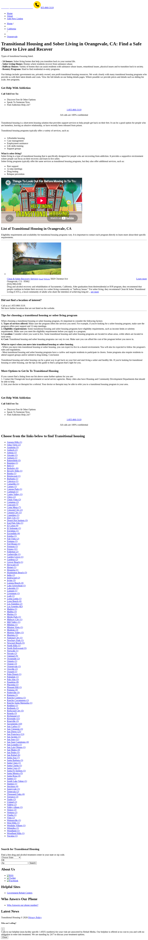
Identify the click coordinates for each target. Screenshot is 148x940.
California (11, 29)
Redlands (13, 708)
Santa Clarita (14, 765)
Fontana (12, 541)
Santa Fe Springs (16, 770)
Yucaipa (12, 836)
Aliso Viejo (14, 445)
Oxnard (12, 671)
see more (95, 292)
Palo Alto (13, 679)
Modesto (12, 630)
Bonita (11, 473)
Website (47, 279)
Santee (11, 778)
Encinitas (12, 531)
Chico (11, 497)
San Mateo (13, 750)
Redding (12, 705)
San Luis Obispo (16, 747)
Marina (12, 614)
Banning (12, 463)
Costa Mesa (14, 507)
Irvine (11, 580)
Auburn (12, 458)
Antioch (12, 450)
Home (10, 23)
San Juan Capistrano (18, 742)
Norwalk (12, 651)
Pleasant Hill (14, 687)
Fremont (12, 546)
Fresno (12, 549)
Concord (12, 505)
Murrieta (12, 635)
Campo (12, 486)
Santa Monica (15, 773)
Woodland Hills (15, 833)
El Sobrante (14, 528)
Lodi (10, 596)
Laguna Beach (15, 583)
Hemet (11, 567)
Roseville (13, 721)
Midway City (14, 619)
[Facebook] (12, 880)
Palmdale (12, 677)
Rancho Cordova (16, 697)
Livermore (13, 593)
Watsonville (14, 820)
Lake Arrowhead (16, 585)
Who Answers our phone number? (22, 905)
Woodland (13, 830)
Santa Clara (14, 763)
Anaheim (12, 447)
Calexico (12, 481)
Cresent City (14, 512)
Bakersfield (14, 460)
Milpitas (12, 624)
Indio (11, 575)
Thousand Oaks (16, 794)
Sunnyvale (13, 789)
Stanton (12, 784)
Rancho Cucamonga (18, 700)
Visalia (11, 815)
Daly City (13, 518)
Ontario (12, 661)
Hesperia (12, 570)
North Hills (13, 645)
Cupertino (13, 515)
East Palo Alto (15, 523)
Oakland (12, 656)
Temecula (13, 791)
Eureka (12, 536)
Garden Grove (15, 557)
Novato (12, 653)
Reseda (12, 713)
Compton (13, 502)
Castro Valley (14, 494)
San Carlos (13, 726)
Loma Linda (14, 598)
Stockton (12, 786)
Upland (12, 802)
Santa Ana (13, 757)
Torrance (12, 797)
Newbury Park (15, 640)
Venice (11, 810)
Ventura (12, 812)
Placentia (12, 684)
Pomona (12, 690)
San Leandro (14, 744)
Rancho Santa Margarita (19, 703)
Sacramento (14, 724)
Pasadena (13, 682)
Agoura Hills (14, 442)
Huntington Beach (17, 572)
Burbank (12, 478)
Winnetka (13, 828)
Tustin (11, 799)
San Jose (13, 739)
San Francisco (15, 734)
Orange (12, 664)
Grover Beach (15, 562)
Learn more (141, 279)
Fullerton (12, 551)
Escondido (13, 533)
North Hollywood (16, 648)
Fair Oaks (13, 538)
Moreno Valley (15, 632)
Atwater (12, 455)
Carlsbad (12, 491)
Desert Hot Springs (17, 520)
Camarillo (13, 484)
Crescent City (15, 510)
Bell (10, 465)
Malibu (12, 611)
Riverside (13, 718)
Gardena (12, 559)
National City (14, 638)
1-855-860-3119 (74, 110)
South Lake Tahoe (17, 781)
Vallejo (11, 804)
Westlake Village (16, 825)
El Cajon (12, 525)
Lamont (12, 591)
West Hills (13, 823)
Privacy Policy (35, 917)
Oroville (12, 669)
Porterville (13, 692)
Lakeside (12, 588)
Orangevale (12, 36)
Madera (12, 609)
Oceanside (13, 658)
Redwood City (15, 711)
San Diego (14, 731)
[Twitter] (11, 878)
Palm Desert (14, 674)
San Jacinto (14, 737)
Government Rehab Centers (19, 893)
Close (4, 937)
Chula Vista (14, 499)
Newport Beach (16, 643)
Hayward (13, 565)
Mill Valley (13, 622)
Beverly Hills (14, 471)
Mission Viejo (15, 627)
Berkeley (12, 468)
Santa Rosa (13, 776)
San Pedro (13, 752)
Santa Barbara (15, 760)
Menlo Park (14, 617)
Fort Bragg (13, 544)
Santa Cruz (13, 768)
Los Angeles (15, 606)
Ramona (12, 695)
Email (41, 279)
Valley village (15, 807)
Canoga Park (14, 489)
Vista (11, 817)
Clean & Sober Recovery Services (22, 279)
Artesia (12, 452)
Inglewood (13, 578)
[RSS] (10, 875)
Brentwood (13, 476)
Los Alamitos (14, 604)
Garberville (13, 554)
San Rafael (13, 755)
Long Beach (14, 601)
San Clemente (15, 729)
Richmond (13, 716)
